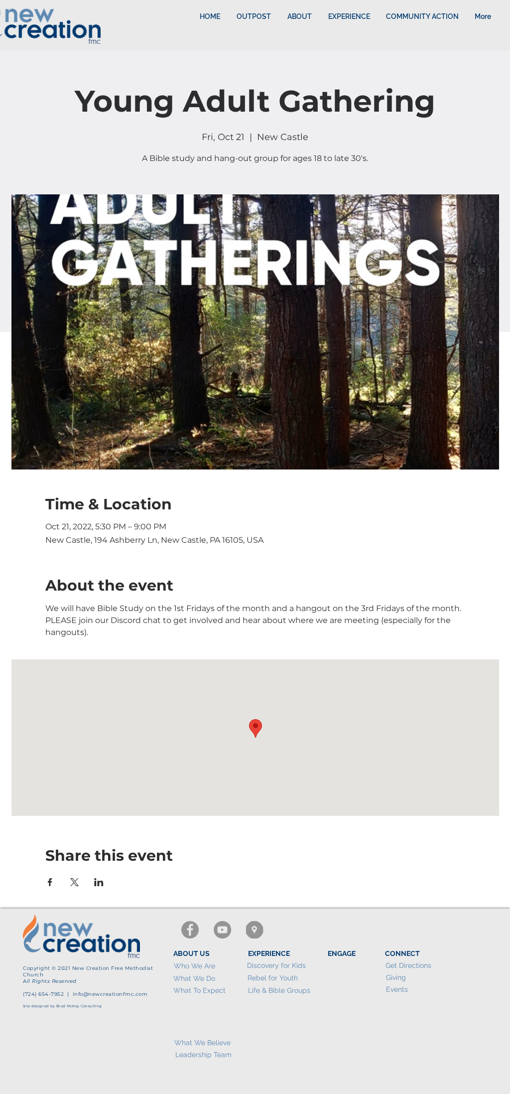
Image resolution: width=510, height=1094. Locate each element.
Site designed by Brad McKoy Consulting (62, 1006)
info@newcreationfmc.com (110, 994)
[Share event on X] (74, 882)
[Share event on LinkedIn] (99, 882)
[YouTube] (222, 929)
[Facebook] (190, 929)
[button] (349, 16)
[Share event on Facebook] (50, 882)
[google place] (254, 929)
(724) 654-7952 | (48, 994)
